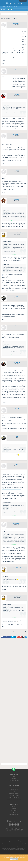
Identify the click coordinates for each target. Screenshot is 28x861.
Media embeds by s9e (18, 828)
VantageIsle (16, 362)
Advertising (14, 806)
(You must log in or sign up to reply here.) (20, 631)
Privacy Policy (14, 810)
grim (16, 296)
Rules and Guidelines (14, 814)
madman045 (16, 23)
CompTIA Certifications (14, 789)
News (15, 7)
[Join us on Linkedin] (15, 824)
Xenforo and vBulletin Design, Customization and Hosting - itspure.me (14, 840)
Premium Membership (14, 780)
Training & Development (14, 795)
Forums (9, 7)
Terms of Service (14, 812)
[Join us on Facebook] (9, 824)
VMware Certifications (14, 793)
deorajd (17, 170)
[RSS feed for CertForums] (18, 824)
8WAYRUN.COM (19, 830)
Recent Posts (11, 9)
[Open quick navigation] (26, 14)
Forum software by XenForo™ (10, 828)
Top (13, 769)
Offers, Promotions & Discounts (14, 799)
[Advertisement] (11, 39)
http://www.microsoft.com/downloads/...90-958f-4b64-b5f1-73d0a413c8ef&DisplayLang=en (13, 488)
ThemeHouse (20, 829)
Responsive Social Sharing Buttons (11, 831)
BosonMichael (17, 233)
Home (3, 7)
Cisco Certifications (14, 791)
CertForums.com (19, 831)
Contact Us (14, 808)
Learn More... (15, 859)
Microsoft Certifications (14, 788)
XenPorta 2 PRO (8, 830)
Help (14, 816)
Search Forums (4, 9)
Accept (11, 859)
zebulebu (16, 199)
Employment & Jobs (14, 797)
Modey (17, 94)
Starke (16, 70)
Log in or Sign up (23, 1)
